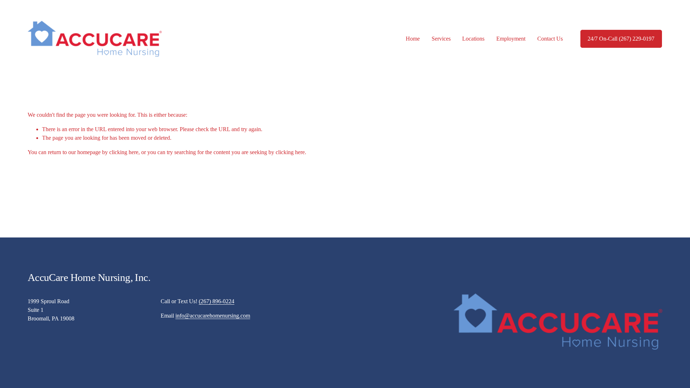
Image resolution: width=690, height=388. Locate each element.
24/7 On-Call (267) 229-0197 (621, 39)
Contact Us (550, 39)
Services (441, 39)
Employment (510, 39)
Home (413, 39)
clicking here (123, 152)
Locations (473, 39)
